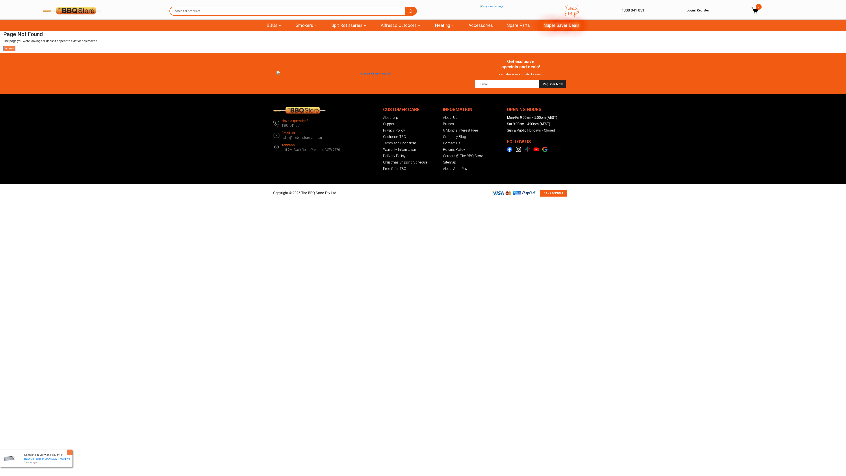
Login (691, 10)
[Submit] (411, 11)
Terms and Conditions (400, 143)
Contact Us (451, 143)
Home (10, 48)
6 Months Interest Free (460, 130)
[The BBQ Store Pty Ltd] (102, 11)
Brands (448, 124)
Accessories (480, 25)
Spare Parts (518, 25)
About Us (450, 117)
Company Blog (454, 137)
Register (703, 10)
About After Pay (455, 169)
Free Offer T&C (394, 169)
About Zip (390, 117)
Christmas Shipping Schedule (405, 162)
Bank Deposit (553, 193)
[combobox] (293, 11)
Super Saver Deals (561, 25)
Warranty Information (399, 149)
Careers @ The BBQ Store (463, 156)
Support (389, 124)
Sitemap (449, 162)
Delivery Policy (394, 156)
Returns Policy (454, 149)
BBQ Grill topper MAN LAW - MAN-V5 (47, 458)
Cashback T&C (394, 137)
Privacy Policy (394, 130)
